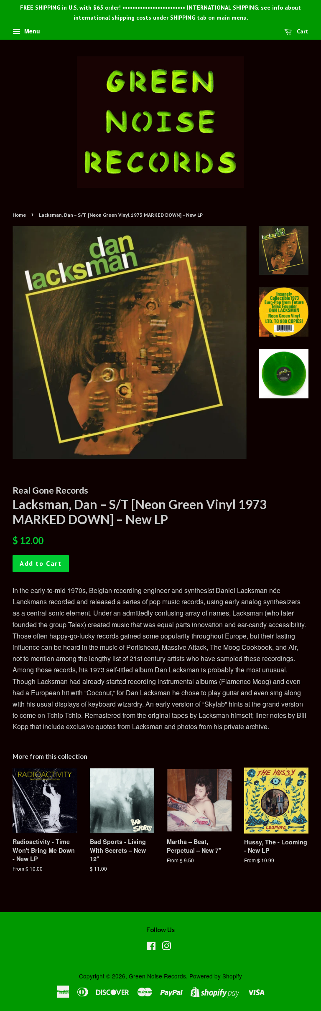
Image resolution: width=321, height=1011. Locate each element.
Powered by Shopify (215, 976)
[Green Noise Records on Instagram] (166, 947)
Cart (301, 31)
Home (19, 215)
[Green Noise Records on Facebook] (151, 947)
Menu (31, 31)
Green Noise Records (157, 976)
